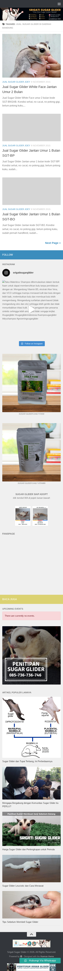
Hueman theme (47, 956)
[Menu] (59, 4)
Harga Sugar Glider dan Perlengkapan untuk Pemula (28, 849)
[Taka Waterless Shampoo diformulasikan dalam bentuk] (31, 309)
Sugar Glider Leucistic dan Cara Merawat (22, 885)
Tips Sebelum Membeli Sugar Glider (20, 922)
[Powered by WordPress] (21, 956)
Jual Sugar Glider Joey (16, 82)
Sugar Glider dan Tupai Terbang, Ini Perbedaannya (27, 761)
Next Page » (53, 242)
